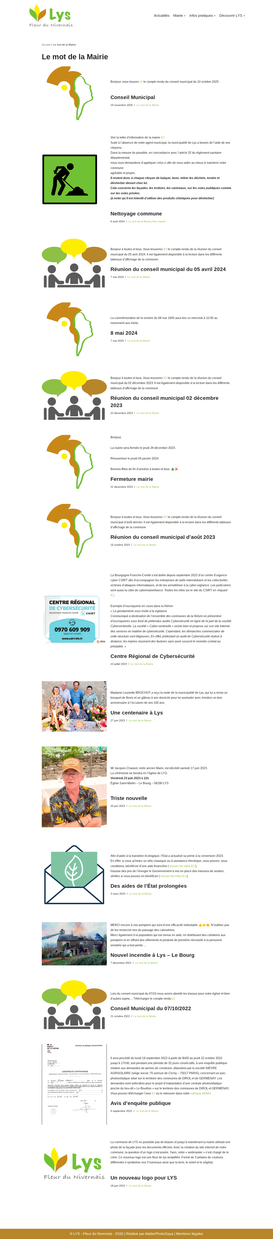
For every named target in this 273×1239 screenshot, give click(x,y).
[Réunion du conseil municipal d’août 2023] (74, 531)
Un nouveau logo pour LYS (143, 1178)
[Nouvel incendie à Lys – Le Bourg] (74, 943)
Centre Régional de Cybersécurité (152, 656)
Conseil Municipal (132, 97)
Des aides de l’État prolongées (148, 886)
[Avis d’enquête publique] (74, 1084)
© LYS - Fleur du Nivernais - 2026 (96, 1234)
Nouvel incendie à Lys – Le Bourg (152, 955)
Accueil (46, 44)
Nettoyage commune (136, 214)
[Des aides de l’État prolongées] (74, 874)
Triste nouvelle (128, 798)
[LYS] (51, 15)
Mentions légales (189, 1234)
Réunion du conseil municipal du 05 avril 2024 (168, 269)
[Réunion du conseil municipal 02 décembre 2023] (74, 395)
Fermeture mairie (131, 479)
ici (141, 81)
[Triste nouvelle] (74, 786)
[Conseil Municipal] (74, 93)
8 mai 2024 (123, 333)
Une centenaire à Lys (136, 713)
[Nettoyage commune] (74, 179)
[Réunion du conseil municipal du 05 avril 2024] (74, 263)
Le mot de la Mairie (147, 105)
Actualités (162, 15)
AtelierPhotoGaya (159, 1234)
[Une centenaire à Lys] (74, 706)
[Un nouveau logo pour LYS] (74, 1163)
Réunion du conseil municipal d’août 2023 (162, 537)
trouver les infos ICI (173, 876)
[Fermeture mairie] (74, 462)
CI (165, 249)
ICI (163, 137)
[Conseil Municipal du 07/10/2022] (74, 1004)
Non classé (158, 221)
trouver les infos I (180, 866)
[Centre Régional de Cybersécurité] (74, 619)
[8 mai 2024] (74, 329)
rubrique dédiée (200, 1093)
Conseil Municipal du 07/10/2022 (150, 1008)
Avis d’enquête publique (140, 1103)
